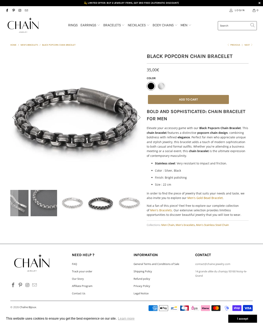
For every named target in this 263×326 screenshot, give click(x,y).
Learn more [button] (126, 318)
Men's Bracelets (161, 210)
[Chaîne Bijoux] (23, 25)
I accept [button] (242, 318)
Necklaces (137, 25)
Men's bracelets (185, 225)
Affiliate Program (82, 286)
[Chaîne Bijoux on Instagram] (20, 10)
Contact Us (78, 293)
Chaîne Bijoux (28, 307)
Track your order (82, 271)
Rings (73, 25)
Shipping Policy (143, 271)
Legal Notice (141, 293)
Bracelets (112, 25)
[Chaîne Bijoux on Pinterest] (13, 10)
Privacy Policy (142, 286)
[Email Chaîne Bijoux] (26, 10)
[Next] (139, 117)
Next (247, 44)
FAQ (74, 264)
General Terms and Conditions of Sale (156, 264)
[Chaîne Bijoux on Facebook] (7, 10)
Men (184, 25)
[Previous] (14, 117)
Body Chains (163, 25)
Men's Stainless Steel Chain (212, 225)
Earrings (89, 25)
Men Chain (167, 225)
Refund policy (142, 279)
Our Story (78, 279)
